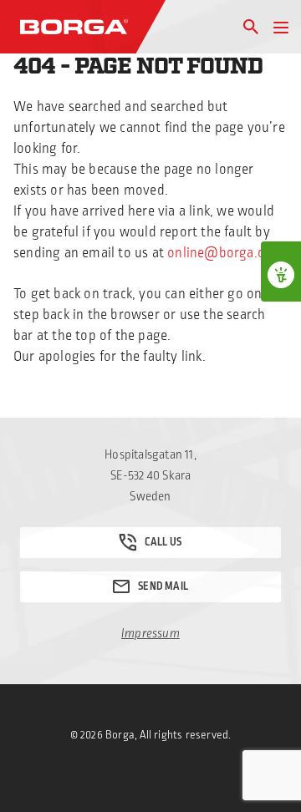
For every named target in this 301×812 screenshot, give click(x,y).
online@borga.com (225, 253)
